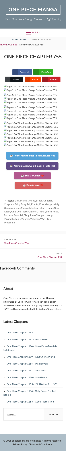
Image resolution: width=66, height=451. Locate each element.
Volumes (34, 218)
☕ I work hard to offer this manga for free (32, 155)
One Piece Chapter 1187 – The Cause (26, 370)
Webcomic (9, 222)
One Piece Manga (33, 9)
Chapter (47, 200)
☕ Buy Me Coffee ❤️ (32, 175)
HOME (4, 44)
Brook (39, 200)
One (13, 211)
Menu (36, 32)
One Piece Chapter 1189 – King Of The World (31, 356)
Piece (49, 211)
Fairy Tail (25, 204)
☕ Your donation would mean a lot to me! (32, 166)
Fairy (17, 204)
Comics (13, 44)
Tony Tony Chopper (34, 215)
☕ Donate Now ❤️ (33, 185)
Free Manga (45, 204)
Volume (25, 218)
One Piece (22, 211)
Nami (50, 207)
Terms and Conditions (40, 444)
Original (41, 211)
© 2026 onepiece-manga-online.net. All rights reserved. (32, 440)
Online (32, 211)
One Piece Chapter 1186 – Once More (27, 377)
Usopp (48, 215)
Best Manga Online (25, 200)
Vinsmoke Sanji (12, 218)
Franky (34, 204)
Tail (21, 215)
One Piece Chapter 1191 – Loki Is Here (27, 339)
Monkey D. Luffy (38, 207)
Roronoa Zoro (11, 215)
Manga (24, 207)
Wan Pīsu (45, 218)
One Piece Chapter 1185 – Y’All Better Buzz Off (31, 384)
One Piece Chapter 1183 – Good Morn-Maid (30, 401)
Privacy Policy (20, 444)
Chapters (9, 204)
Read (55, 211)
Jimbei (16, 207)
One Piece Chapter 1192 (20, 332)
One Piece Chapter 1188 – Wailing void (27, 363)
